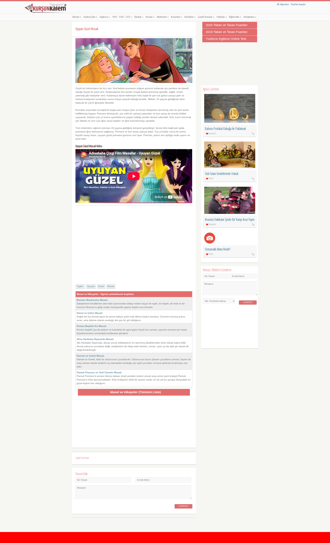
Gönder (183, 506)
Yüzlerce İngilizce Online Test (226, 39)
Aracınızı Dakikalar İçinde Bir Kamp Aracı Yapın (229, 219)
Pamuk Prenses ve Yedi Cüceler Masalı (99, 372)
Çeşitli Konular (206, 17)
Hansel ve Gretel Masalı (90, 355)
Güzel (101, 286)
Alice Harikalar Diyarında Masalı (95, 339)
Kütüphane (250, 17)
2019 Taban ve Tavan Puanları (227, 32)
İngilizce (105, 17)
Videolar (222, 17)
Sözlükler (189, 17)
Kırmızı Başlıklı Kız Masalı (91, 326)
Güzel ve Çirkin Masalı (90, 313)
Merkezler (163, 17)
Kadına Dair (90, 17)
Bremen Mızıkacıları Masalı (92, 300)
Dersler (76, 17)
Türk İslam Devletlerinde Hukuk (221, 173)
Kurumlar (176, 17)
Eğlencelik (235, 17)
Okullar (138, 17)
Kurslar (150, 17)
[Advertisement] (133, 242)
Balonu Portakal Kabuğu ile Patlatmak (225, 128)
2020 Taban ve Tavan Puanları (227, 25)
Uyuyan (91, 286)
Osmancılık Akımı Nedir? (217, 249)
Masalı (110, 286)
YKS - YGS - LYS (122, 17)
